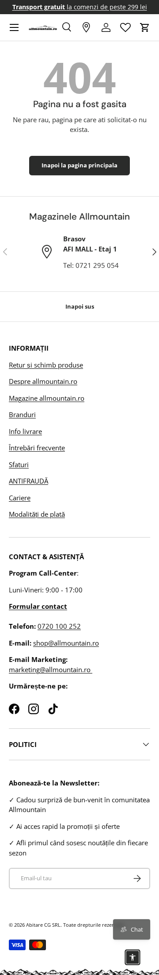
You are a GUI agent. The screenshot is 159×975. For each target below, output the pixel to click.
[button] (145, 27)
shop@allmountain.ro (66, 642)
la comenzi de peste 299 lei (79, 7)
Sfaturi (19, 464)
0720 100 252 (59, 626)
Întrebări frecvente (37, 447)
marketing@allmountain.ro (50, 669)
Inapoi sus (79, 306)
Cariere (19, 497)
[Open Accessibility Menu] (132, 957)
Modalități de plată (37, 514)
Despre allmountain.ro (43, 381)
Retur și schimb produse (46, 364)
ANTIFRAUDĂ (28, 480)
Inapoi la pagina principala (79, 165)
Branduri (22, 414)
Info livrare (25, 431)
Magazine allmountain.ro (46, 398)
